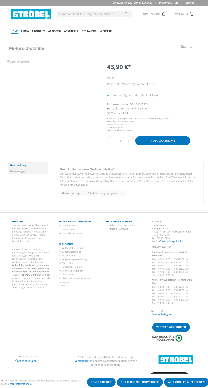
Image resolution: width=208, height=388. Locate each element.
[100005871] (54, 92)
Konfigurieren (101, 382)
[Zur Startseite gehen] (31, 13)
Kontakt (189, 3)
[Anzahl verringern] (112, 140)
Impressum (67, 274)
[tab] (28, 165)
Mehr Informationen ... (21, 383)
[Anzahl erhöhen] (129, 140)
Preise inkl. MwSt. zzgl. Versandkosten (131, 84)
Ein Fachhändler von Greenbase (132, 3)
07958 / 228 (163, 234)
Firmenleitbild (68, 225)
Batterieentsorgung (71, 266)
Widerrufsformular (71, 251)
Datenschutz (68, 263)
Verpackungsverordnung (74, 259)
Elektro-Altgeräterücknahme (76, 278)
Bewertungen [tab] (18, 171)
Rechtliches (66, 244)
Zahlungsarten (168, 3)
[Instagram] (167, 312)
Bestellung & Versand (119, 221)
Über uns (17, 221)
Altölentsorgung (69, 255)
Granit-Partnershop (71, 233)
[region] (54, 92)
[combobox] (89, 14)
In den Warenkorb (162, 140)
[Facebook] (157, 312)
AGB (63, 285)
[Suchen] (126, 14)
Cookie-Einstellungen (72, 270)
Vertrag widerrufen (171, 327)
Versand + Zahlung (118, 228)
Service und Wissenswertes (75, 221)
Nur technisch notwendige (140, 382)
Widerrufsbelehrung (72, 247)
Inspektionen (68, 229)
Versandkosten (83, 360)
